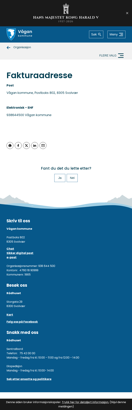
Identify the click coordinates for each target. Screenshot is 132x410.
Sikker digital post (20, 253)
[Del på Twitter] (26, 145)
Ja (60, 178)
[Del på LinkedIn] (34, 145)
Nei (72, 178)
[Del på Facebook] (18, 145)
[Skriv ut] (10, 145)
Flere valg (107, 55)
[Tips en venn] (43, 145)
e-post (11, 257)
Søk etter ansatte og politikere (29, 379)
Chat (10, 249)
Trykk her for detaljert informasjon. (85, 402)
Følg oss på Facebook (22, 322)
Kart (10, 315)
